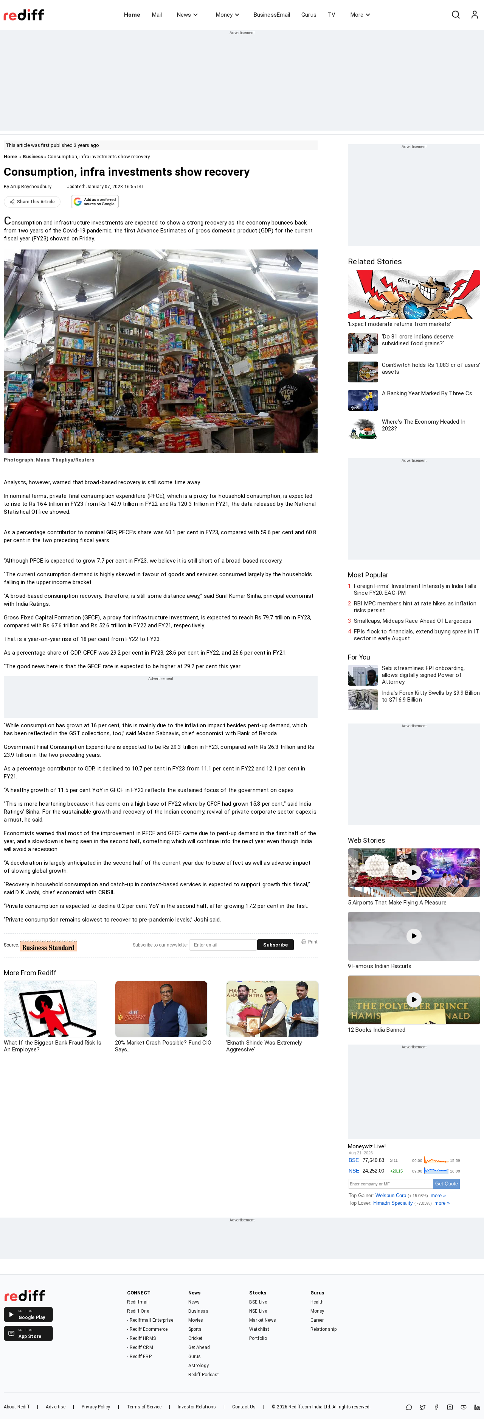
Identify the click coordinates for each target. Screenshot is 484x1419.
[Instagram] (450, 1407)
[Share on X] (423, 1407)
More (357, 14)
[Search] (455, 15)
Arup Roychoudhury (30, 186)
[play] (414, 872)
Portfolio (258, 1338)
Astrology (198, 1365)
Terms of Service (144, 1407)
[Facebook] (436, 1407)
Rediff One (138, 1311)
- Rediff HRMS (141, 1338)
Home (132, 14)
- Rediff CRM (140, 1347)
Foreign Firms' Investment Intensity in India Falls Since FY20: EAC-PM (415, 589)
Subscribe (275, 945)
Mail (157, 14)
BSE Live (258, 1302)
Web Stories (366, 840)
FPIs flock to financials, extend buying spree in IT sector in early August (416, 635)
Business (33, 156)
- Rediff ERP (139, 1356)
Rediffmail (138, 1302)
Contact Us (244, 1407)
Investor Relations (197, 1407)
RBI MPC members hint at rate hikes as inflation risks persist (415, 607)
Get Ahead (199, 1347)
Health (317, 1302)
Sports (195, 1329)
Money (224, 14)
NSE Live (258, 1311)
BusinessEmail (272, 14)
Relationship (323, 1329)
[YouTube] (464, 1407)
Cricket (195, 1338)
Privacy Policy (96, 1407)
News (184, 14)
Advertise (55, 1407)
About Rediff (16, 1407)
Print (313, 942)
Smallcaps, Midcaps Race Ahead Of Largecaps (413, 620)
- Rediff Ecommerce (147, 1329)
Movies (195, 1320)
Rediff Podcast (203, 1374)
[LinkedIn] (477, 1407)
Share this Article (36, 201)
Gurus (308, 14)
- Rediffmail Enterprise (150, 1320)
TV (331, 14)
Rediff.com (300, 1407)
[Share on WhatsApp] (409, 1407)
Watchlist (259, 1329)
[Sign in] (474, 15)
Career (317, 1320)
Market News (262, 1320)
